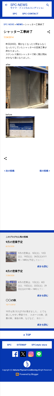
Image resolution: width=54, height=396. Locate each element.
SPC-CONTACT (30, 13)
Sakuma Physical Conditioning (25, 370)
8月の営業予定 (14, 271)
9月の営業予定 (14, 241)
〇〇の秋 (11, 300)
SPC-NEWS (18, 5)
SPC (15, 13)
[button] (48, 32)
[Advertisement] (27, 201)
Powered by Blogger (28, 374)
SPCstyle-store (39, 345)
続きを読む (42, 266)
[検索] (47, 5)
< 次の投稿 (9, 170)
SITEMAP (21, 345)
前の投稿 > (45, 170)
